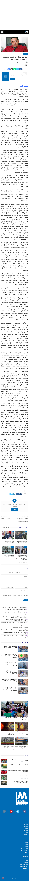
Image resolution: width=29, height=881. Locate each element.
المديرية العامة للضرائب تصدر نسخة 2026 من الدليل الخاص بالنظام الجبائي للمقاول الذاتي (15, 610)
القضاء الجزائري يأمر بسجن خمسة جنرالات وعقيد (6, 519)
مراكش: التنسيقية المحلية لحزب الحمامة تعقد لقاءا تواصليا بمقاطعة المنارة (22, 520)
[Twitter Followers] (18, 813)
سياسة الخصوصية (23, 864)
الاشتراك (12, 78)
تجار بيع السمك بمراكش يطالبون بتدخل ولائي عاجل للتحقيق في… (10, 689)
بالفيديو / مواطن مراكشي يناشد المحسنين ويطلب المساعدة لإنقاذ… (10, 664)
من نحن (25, 860)
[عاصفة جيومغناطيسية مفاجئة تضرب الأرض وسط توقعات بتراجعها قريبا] (7, 726)
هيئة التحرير (24, 862)
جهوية (25, 824)
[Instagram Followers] (4, 813)
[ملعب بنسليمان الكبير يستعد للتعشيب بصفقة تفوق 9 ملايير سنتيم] (4, 783)
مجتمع (25, 834)
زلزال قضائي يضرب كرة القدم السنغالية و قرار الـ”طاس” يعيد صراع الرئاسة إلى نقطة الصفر (15, 626)
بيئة (26, 852)
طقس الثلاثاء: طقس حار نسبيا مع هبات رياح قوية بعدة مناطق (14, 613)
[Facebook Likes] (24, 813)
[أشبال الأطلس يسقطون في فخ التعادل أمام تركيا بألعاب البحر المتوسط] (4, 772)
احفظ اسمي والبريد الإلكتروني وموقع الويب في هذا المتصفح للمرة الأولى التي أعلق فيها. (15, 596)
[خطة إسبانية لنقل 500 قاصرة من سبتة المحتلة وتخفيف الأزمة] (14, 709)
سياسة (25, 830)
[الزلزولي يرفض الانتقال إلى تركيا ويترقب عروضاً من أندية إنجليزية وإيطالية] (4, 777)
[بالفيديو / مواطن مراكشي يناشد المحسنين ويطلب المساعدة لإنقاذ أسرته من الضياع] (23, 665)
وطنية (25, 826)
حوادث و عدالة (24, 850)
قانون (25, 842)
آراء (27, 54)
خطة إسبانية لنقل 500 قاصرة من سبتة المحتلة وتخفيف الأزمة (14, 623)
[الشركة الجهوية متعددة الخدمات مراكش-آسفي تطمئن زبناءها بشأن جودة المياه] (21, 741)
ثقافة (25, 844)
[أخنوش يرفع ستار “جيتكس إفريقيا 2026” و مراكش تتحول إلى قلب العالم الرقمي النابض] (21, 535)
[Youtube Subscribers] (11, 813)
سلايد (24, 54)
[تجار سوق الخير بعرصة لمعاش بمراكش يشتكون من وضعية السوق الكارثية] (23, 682)
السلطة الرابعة (24, 848)
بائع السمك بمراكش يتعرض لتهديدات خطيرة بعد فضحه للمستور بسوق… (10, 672)
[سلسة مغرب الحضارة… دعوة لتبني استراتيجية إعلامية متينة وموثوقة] (8, 535)
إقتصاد (25, 832)
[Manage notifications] (3, 878)
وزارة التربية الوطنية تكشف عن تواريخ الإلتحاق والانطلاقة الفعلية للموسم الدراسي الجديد (17, 620)
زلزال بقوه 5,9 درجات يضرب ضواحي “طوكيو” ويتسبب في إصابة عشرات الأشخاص (14, 630)
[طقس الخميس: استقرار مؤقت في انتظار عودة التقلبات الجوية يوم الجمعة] (8, 550)
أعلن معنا (25, 868)
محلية (25, 828)
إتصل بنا (25, 870)
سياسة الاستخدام (23, 866)
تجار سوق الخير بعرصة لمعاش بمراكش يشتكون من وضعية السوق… (9, 680)
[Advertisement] (14, 15)
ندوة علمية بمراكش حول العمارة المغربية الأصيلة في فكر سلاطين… (9, 656)
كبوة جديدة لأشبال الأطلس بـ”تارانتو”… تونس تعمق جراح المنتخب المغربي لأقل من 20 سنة (15, 616)
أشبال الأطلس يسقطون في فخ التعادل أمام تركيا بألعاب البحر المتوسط (16, 636)
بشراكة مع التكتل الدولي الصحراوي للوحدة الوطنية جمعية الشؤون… (10, 647)
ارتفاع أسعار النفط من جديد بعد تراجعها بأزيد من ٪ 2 (14, 607)
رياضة (26, 846)
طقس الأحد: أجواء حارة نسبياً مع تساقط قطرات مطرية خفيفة (15, 633)
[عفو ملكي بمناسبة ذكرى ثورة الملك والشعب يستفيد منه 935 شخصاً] (21, 726)
